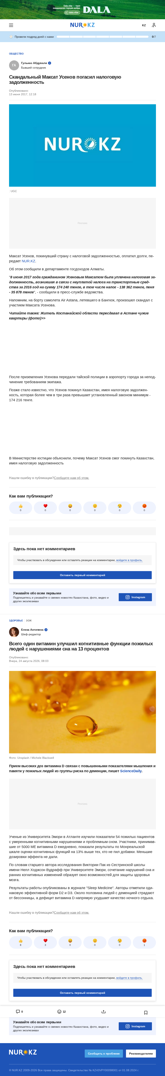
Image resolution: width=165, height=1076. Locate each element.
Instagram (138, 597)
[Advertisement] (82, 223)
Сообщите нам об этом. (71, 478)
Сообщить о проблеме (104, 1053)
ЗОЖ (29, 620)
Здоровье (16, 620)
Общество (16, 53)
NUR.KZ (28, 261)
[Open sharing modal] (104, 1011)
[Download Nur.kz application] (82, 9)
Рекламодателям (141, 1053)
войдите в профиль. (129, 560)
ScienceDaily (130, 771)
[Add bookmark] (145, 1012)
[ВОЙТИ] (154, 25)
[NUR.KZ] (82, 25)
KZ (144, 25)
